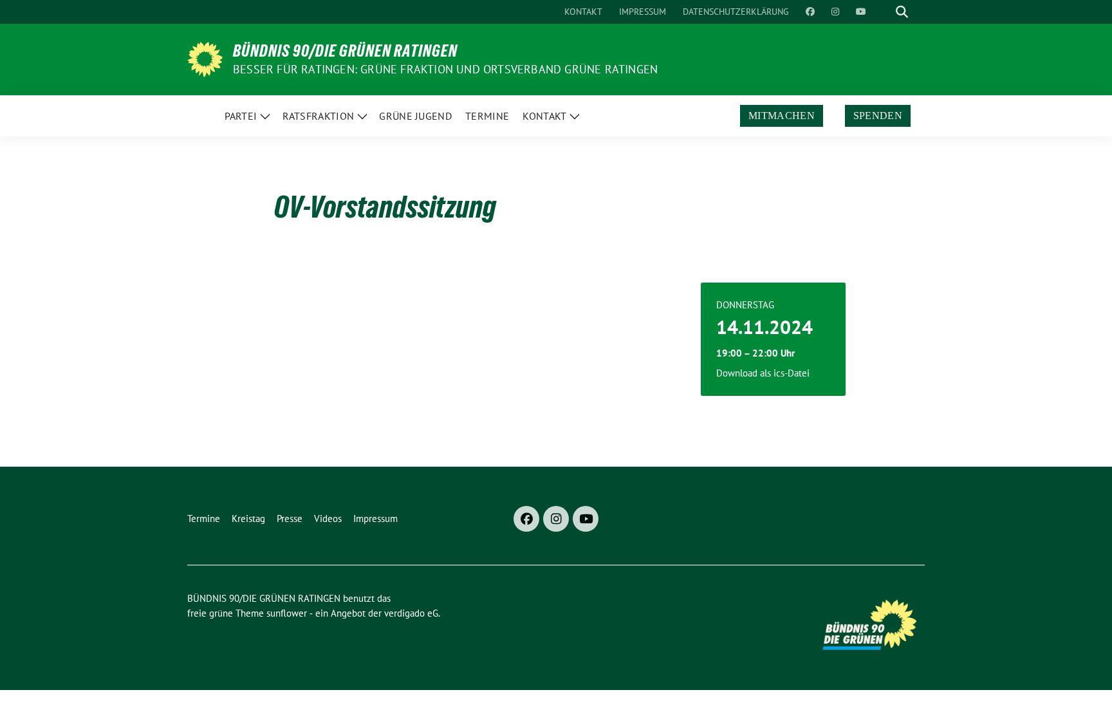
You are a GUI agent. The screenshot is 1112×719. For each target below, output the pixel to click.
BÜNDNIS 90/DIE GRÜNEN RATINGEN (345, 51)
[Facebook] (526, 519)
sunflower (286, 613)
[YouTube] (585, 519)
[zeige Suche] (901, 12)
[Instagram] (556, 519)
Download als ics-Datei (763, 373)
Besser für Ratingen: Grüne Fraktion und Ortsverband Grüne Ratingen (445, 69)
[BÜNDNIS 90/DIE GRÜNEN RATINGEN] (205, 58)
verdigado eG (411, 613)
